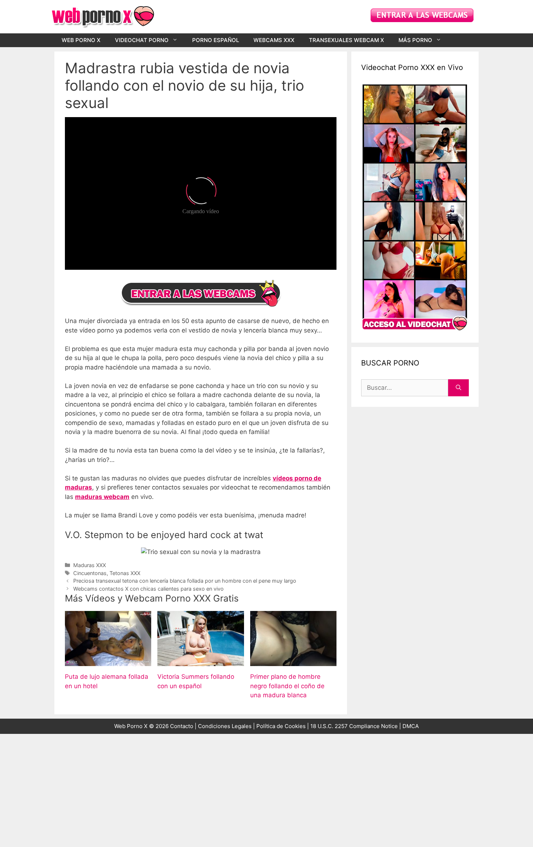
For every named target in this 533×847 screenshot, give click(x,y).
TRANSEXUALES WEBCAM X (346, 40)
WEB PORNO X (81, 40)
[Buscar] (458, 388)
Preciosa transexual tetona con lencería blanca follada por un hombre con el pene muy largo (184, 581)
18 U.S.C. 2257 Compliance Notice (354, 726)
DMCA (410, 726)
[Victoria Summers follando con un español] (200, 661)
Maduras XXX (89, 565)
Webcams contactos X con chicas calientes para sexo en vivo (148, 589)
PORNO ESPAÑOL (215, 40)
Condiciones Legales (225, 726)
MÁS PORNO (415, 40)
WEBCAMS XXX (273, 40)
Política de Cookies (281, 726)
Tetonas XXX (125, 573)
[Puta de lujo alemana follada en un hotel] (108, 661)
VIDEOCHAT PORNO (142, 40)
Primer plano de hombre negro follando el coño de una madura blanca (287, 686)
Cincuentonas (90, 573)
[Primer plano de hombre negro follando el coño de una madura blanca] (293, 661)
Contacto (181, 726)
